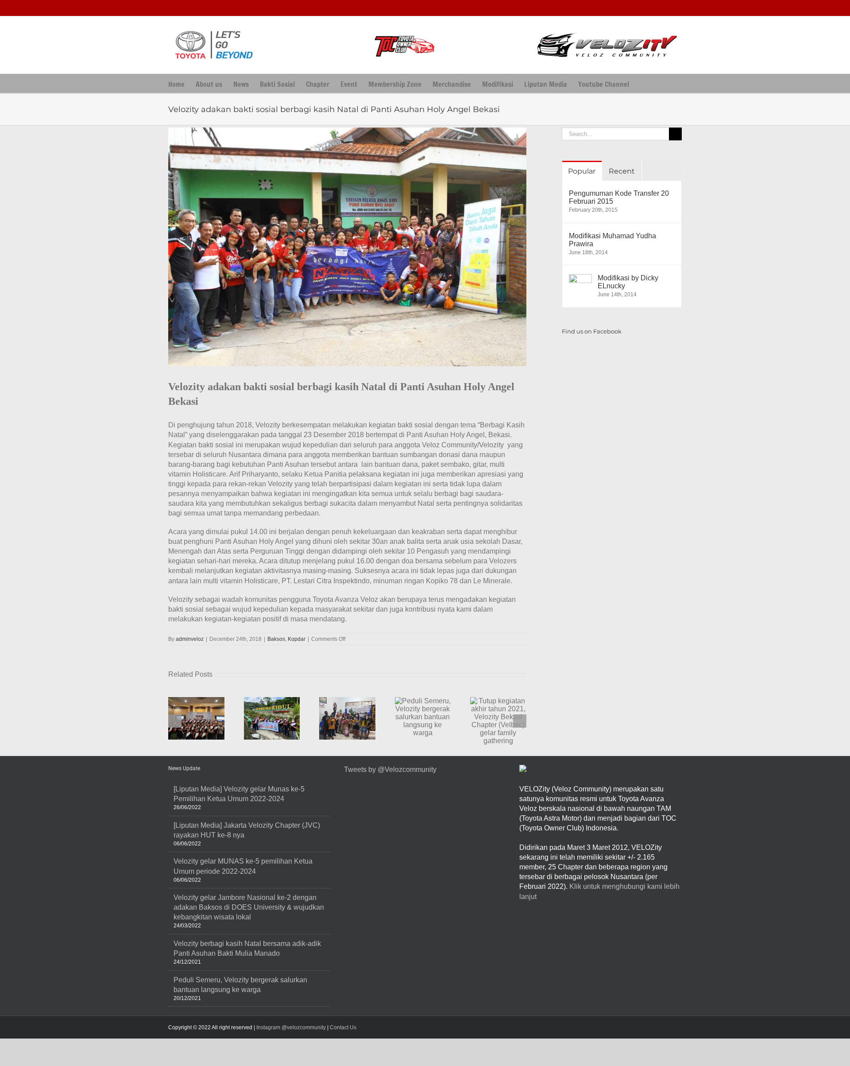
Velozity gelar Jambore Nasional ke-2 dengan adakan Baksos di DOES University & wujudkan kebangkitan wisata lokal (249, 907)
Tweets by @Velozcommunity (390, 769)
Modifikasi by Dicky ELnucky (628, 282)
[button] (642, 83)
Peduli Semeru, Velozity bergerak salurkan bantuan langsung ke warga (240, 984)
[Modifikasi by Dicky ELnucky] (580, 279)
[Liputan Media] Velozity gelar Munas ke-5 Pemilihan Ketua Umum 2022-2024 (239, 793)
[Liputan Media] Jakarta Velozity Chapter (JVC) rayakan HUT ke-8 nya (247, 830)
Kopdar (296, 639)
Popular (581, 171)
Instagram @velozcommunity (290, 1027)
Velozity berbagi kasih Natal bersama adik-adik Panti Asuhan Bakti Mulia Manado (247, 948)
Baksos (276, 639)
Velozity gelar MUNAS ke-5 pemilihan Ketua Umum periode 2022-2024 (243, 866)
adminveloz (190, 639)
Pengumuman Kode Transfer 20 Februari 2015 (619, 197)
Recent (622, 171)
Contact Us (343, 1027)
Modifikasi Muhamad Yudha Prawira (612, 240)
